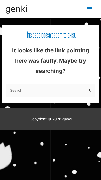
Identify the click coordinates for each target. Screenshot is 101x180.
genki (16, 9)
